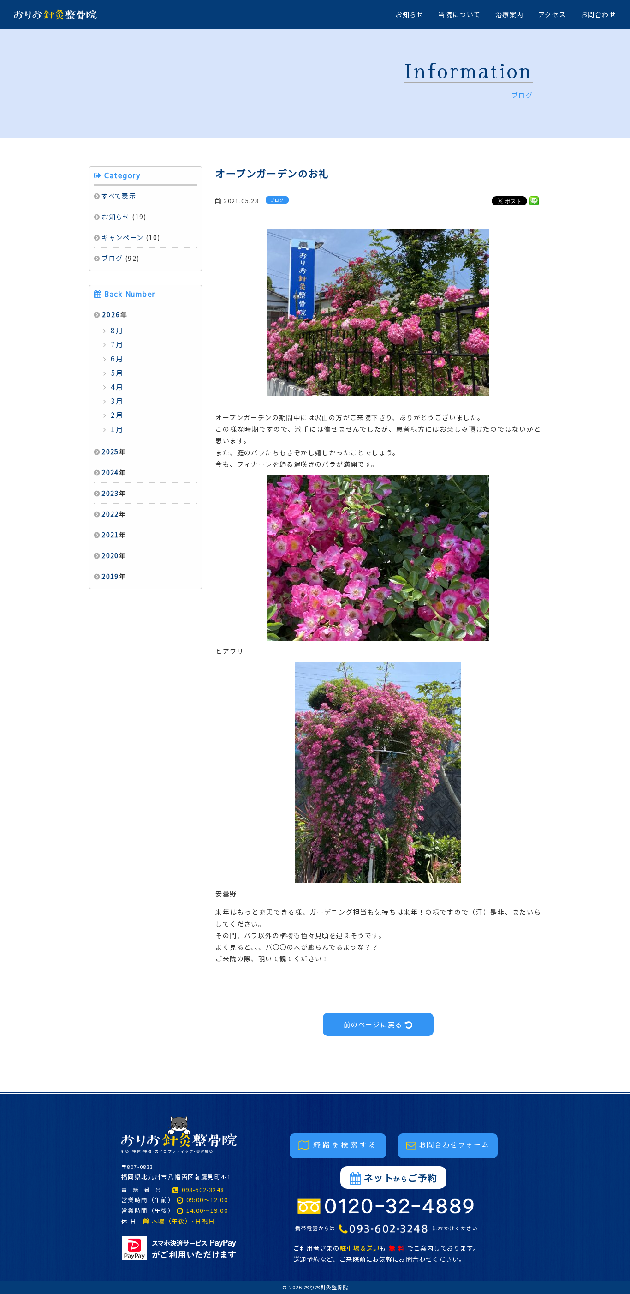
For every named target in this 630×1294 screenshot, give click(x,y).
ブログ (112, 258)
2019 (110, 576)
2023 (110, 493)
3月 (116, 401)
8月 (116, 330)
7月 (116, 344)
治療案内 (509, 14)
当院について (459, 14)
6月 (116, 358)
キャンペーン (122, 237)
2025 (110, 451)
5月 (116, 372)
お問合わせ (598, 14)
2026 (111, 314)
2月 (116, 414)
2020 (110, 555)
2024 (110, 472)
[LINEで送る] (534, 200)
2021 (110, 534)
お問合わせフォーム (454, 1145)
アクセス (552, 14)
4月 (116, 386)
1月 (116, 429)
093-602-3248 (203, 1190)
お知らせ (409, 14)
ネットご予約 (400, 1177)
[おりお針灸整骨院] (48, 14)
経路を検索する (345, 1145)
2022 (110, 513)
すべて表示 (118, 195)
